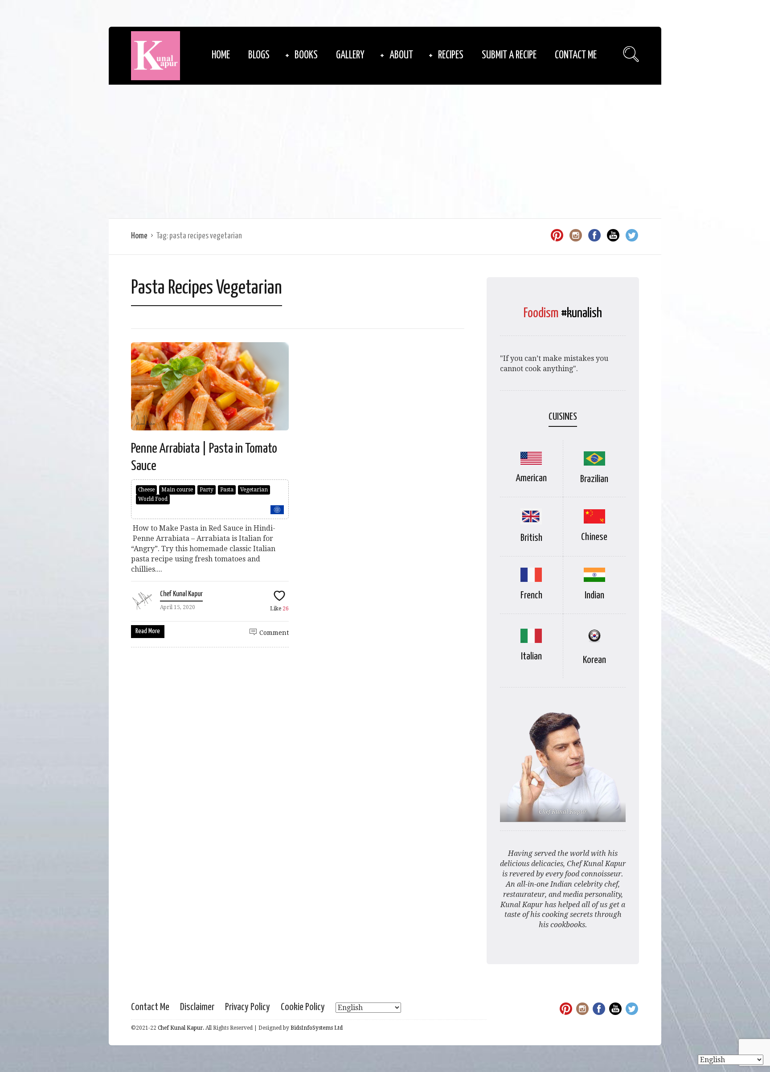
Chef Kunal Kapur (181, 594)
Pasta (226, 490)
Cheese (146, 490)
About (401, 55)
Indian (594, 595)
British (531, 538)
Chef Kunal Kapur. (181, 1028)
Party (206, 490)
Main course (177, 490)
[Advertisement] (385, 151)
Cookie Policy (303, 1007)
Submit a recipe (509, 55)
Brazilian (594, 479)
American (531, 478)
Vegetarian (254, 490)
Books (306, 55)
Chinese (594, 537)
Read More (147, 631)
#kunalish (581, 313)
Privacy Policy (247, 1007)
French (531, 595)
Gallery (350, 55)
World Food (153, 499)
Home (221, 55)
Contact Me (576, 55)
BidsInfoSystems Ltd (317, 1028)
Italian (531, 656)
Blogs (259, 55)
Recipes (450, 55)
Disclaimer (197, 1007)
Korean (594, 660)
